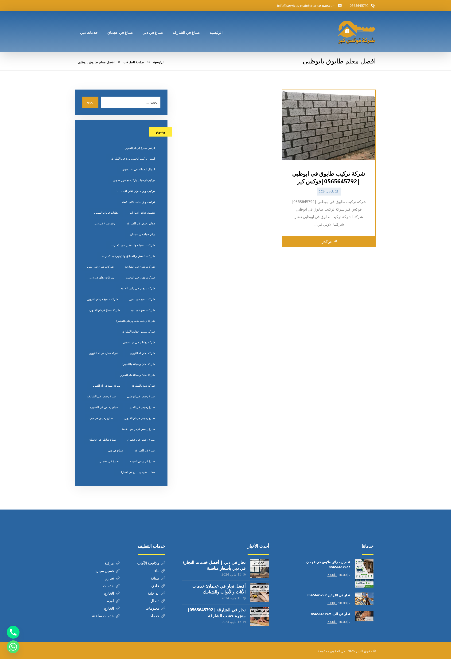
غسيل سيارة (104, 570)
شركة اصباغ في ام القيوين (104, 310)
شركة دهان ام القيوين (142, 353)
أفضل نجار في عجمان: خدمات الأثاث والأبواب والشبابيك (219, 589)
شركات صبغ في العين (142, 299)
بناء (156, 570)
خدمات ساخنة (103, 615)
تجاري (109, 578)
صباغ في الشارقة (144, 450)
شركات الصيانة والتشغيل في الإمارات (133, 245)
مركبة (109, 563)
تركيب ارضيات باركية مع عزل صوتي (134, 180)
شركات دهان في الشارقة (140, 267)
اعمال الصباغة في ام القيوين (138, 169)
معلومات (152, 608)
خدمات (108, 585)
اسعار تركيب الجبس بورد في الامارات (133, 159)
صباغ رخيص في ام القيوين (139, 418)
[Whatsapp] (13, 646)
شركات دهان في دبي (101, 277)
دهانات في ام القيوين (106, 213)
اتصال (154, 600)
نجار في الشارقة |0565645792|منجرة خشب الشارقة (216, 612)
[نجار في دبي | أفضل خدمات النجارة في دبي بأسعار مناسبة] (259, 568)
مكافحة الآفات (148, 563)
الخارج (109, 593)
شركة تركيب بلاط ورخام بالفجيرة (135, 321)
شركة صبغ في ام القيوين (106, 386)
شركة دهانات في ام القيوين (139, 342)
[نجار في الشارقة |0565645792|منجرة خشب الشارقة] (259, 616)
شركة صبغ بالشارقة (143, 386)
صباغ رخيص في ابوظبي (141, 396)
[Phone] (13, 632)
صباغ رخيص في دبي (101, 418)
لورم (110, 600)
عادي (155, 585)
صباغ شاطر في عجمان (102, 440)
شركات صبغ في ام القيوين (102, 299)
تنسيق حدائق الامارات (142, 213)
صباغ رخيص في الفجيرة (104, 407)
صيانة (155, 578)
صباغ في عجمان (109, 461)
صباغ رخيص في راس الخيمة (138, 429)
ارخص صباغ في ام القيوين (139, 148)
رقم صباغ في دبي (104, 223)
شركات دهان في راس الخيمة (138, 288)
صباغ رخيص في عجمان (141, 440)
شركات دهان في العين (100, 267)
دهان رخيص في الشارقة (140, 223)
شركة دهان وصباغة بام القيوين (137, 375)
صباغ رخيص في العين (142, 407)
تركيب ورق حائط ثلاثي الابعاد (138, 202)
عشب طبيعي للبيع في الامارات (137, 472)
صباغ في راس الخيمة (142, 461)
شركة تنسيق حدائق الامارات (138, 331)
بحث (90, 102)
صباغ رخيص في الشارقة (101, 396)
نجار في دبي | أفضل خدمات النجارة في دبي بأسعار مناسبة (214, 565)
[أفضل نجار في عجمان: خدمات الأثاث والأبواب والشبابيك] (259, 592)
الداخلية (153, 593)
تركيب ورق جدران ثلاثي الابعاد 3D (135, 191)
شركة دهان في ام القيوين (103, 353)
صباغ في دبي (115, 450)
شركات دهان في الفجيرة (140, 277)
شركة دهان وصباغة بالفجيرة (138, 364)
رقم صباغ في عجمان (142, 234)
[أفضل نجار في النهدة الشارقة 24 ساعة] (356, 31)
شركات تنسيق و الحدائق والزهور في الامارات (128, 256)
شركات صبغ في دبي (143, 310)
